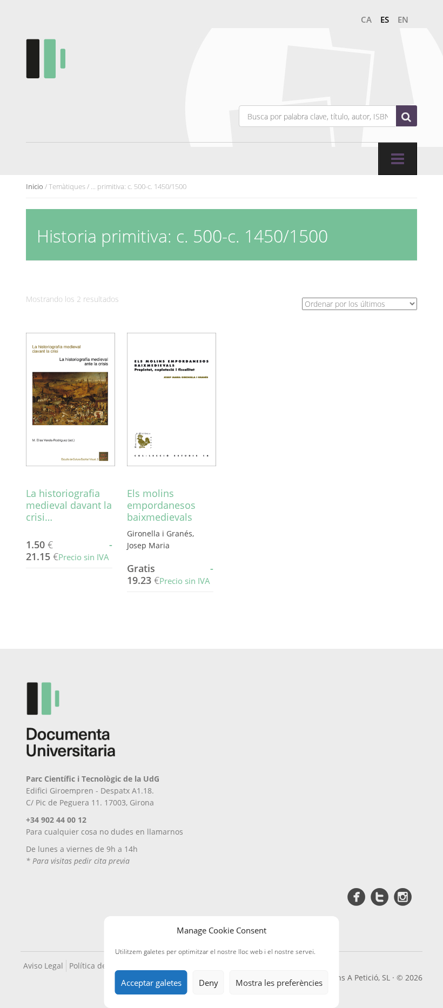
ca (366, 19)
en (403, 19)
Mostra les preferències (279, 982)
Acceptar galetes (151, 982)
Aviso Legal (43, 965)
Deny (208, 982)
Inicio (34, 186)
